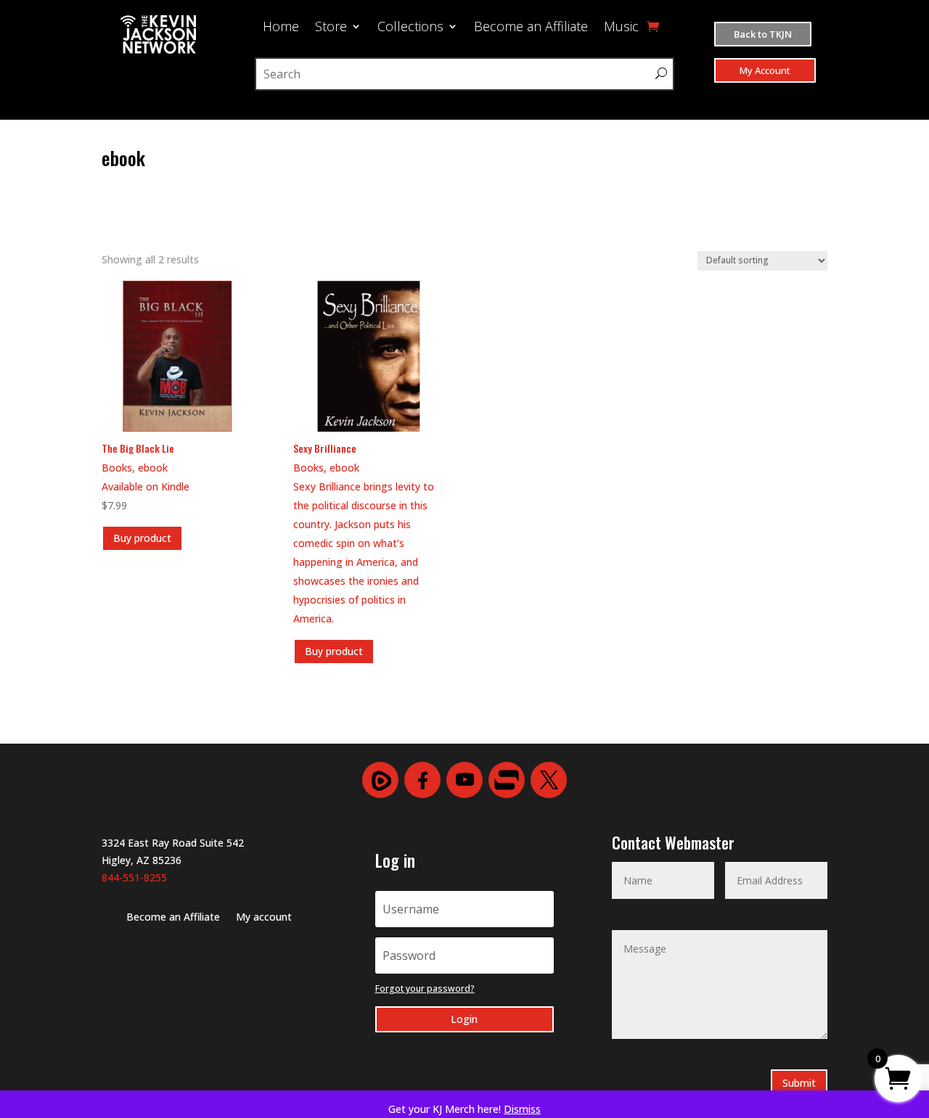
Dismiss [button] (522, 1109)
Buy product (142, 538)
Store (331, 28)
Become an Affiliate (531, 28)
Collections (410, 28)
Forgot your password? (425, 988)
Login (464, 1019)
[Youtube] (464, 780)
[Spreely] (506, 780)
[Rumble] (380, 780)
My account (264, 918)
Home (281, 28)
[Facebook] (422, 780)
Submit (799, 1083)
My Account (765, 70)
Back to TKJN (763, 34)
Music (621, 28)
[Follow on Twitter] (549, 780)
